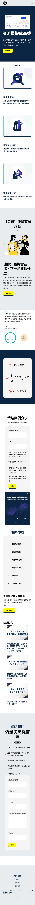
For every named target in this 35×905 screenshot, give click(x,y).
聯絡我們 (17, 886)
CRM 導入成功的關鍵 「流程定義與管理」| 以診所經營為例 (17, 676)
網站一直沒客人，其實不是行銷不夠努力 (17, 703)
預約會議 (7, 50)
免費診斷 (8, 293)
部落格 (17, 879)
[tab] (16, 65)
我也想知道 (9, 610)
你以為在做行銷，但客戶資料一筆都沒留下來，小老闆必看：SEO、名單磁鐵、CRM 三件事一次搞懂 (17, 647)
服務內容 (17, 882)
